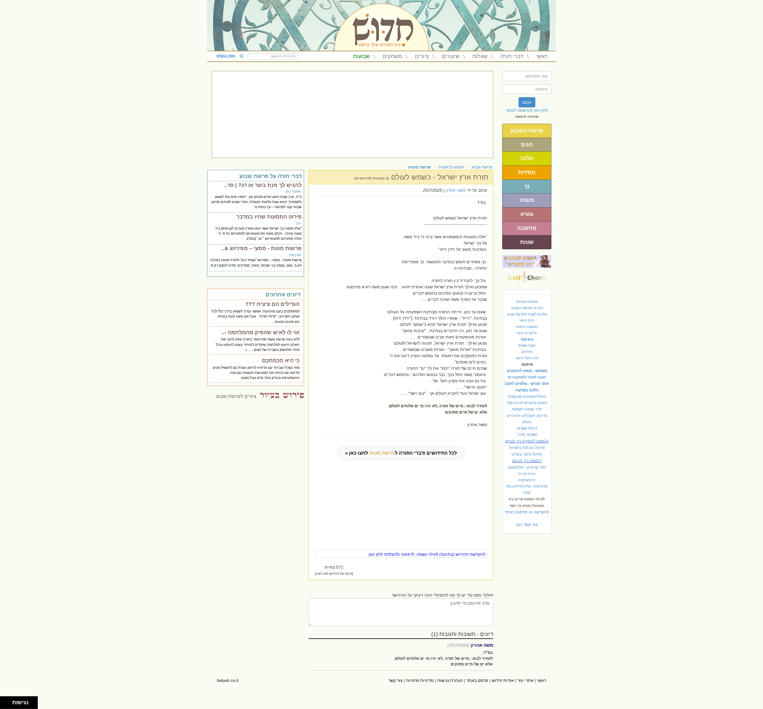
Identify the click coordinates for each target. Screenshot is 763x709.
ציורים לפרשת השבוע (527, 308)
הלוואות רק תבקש (527, 461)
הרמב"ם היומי (527, 333)
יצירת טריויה (527, 474)
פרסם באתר (477, 680)
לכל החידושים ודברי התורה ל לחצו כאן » (401, 453)
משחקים (392, 56)
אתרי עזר (525, 680)
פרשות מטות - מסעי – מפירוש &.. (261, 248)
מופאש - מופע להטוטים (527, 371)
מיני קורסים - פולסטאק (527, 467)
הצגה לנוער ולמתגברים (527, 377)
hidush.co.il (227, 680)
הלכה (527, 158)
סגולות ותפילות (527, 302)
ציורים (422, 56)
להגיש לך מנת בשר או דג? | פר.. (263, 185)
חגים (527, 145)
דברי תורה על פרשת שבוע (270, 176)
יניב (298, 223)
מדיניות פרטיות (420, 680)
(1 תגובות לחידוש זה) (371, 178)
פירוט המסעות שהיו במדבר (269, 217)
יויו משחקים (527, 480)
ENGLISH (226, 56)
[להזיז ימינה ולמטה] (8, 704)
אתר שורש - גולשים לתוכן (527, 383)
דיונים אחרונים (283, 295)
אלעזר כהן (293, 191)
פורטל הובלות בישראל (527, 447)
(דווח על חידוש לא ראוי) (334, 574)
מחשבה (526, 228)
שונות (527, 242)
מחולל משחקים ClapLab (527, 396)
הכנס (526, 102)
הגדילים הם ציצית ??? (272, 304)
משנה (527, 200)
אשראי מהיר (527, 434)
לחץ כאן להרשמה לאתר (527, 110)
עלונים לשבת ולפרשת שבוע (527, 314)
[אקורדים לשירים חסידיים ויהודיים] (527, 275)
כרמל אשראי (527, 428)
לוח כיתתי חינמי (527, 358)
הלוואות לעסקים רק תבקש (527, 441)
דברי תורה (511, 56)
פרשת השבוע (527, 131)
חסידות (527, 172)
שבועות (361, 56)
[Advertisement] (352, 114)
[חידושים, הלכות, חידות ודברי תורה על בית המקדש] (527, 261)
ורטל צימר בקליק (527, 454)
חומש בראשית (451, 167)
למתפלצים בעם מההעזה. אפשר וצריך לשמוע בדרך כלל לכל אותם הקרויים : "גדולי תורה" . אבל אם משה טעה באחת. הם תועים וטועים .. (256, 316)
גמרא (527, 214)
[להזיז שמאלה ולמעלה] (4, 701)
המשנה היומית (527, 327)
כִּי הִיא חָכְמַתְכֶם (281, 360)
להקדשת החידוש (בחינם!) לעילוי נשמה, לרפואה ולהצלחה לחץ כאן (427, 554)
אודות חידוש (503, 680)
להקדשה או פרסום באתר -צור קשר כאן (527, 518)
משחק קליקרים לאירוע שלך (527, 403)
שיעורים (451, 56)
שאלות (480, 56)
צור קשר (395, 680)
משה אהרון (455, 190)
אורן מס (295, 255)
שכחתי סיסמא (527, 116)
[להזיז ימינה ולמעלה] (8, 701)
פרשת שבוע (482, 167)
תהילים (527, 352)
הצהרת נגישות (450, 680)
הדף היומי (526, 320)
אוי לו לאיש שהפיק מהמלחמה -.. (260, 332)
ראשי (542, 56)
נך (527, 186)
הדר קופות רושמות (527, 409)
